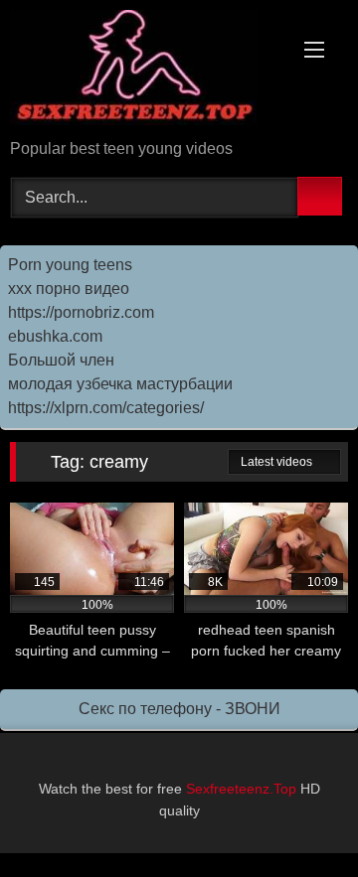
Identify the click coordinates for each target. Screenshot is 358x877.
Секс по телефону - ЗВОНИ (179, 708)
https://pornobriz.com (81, 312)
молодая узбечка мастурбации (120, 383)
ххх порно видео (68, 288)
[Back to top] (298, 818)
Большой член (61, 360)
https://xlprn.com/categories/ (106, 407)
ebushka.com (55, 336)
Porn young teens (70, 264)
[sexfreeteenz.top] (146, 71)
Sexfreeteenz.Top (241, 789)
